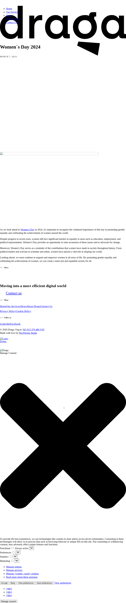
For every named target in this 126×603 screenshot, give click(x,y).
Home (9, 8)
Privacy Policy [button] (8, 311)
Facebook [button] (15, 323)
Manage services (14, 570)
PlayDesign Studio (28, 333)
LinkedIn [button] (5, 323)
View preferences (26, 583)
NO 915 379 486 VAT (34, 329)
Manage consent (8, 601)
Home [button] (3, 306)
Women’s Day (27, 229)
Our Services (12, 12)
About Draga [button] (33, 306)
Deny (13, 583)
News (9, 15)
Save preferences (44, 583)
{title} (9, 588)
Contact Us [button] (46, 306)
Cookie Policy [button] (23, 311)
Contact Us (11, 22)
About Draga (12, 19)
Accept (4, 583)
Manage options (14, 566)
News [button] (23, 306)
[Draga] (63, 2)
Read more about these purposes (21, 577)
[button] (49, 154)
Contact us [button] (14, 293)
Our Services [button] (13, 306)
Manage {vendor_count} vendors (22, 573)
